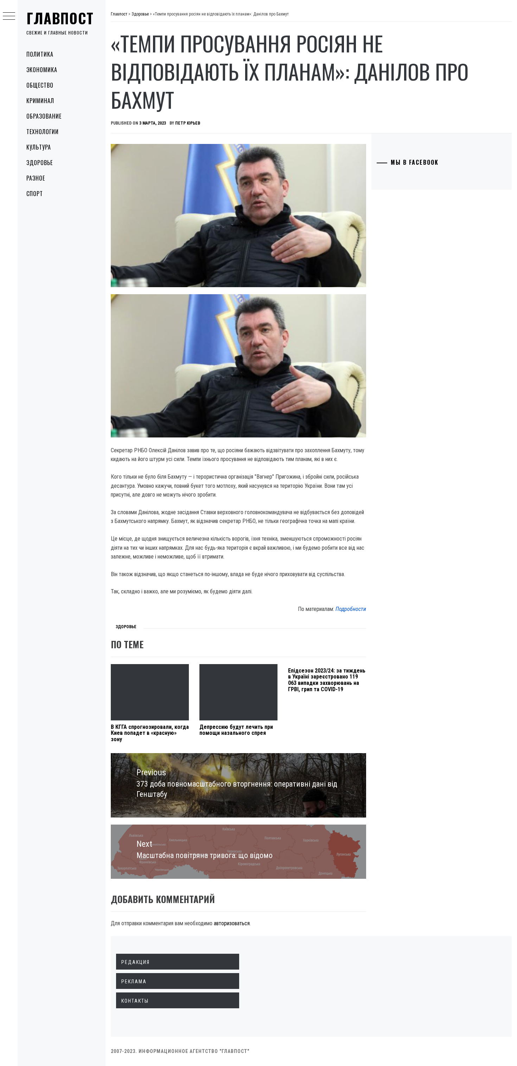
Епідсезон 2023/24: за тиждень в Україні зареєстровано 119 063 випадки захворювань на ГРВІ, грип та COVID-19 (326, 680)
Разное (35, 178)
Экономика (41, 69)
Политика (39, 54)
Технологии (42, 131)
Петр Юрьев (187, 123)
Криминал (40, 100)
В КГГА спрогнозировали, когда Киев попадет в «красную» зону (150, 733)
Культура (38, 147)
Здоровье (39, 162)
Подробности (351, 609)
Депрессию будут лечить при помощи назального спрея (236, 730)
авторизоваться (232, 923)
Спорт (34, 193)
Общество (39, 85)
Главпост (60, 18)
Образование (44, 116)
